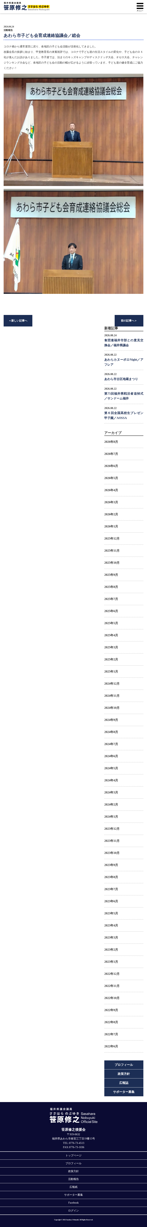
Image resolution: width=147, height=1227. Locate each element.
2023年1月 (111, 961)
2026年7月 (111, 453)
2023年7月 (111, 889)
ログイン (73, 1210)
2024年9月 (111, 719)
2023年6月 (111, 901)
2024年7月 (111, 744)
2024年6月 (111, 756)
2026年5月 (111, 478)
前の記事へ (129, 320)
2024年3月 (111, 792)
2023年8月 (111, 877)
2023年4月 (111, 925)
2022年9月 (111, 1010)
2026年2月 (111, 514)
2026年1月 (111, 526)
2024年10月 (112, 707)
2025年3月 (111, 647)
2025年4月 (111, 635)
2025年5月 (111, 623)
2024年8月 (111, 732)
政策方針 (124, 1073)
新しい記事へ (18, 320)
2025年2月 (111, 659)
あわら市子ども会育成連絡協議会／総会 (42, 35)
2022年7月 (111, 1034)
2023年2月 (111, 949)
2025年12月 (112, 538)
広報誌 (123, 1082)
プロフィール (124, 1064)
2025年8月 (111, 586)
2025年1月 (111, 671)
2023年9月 (111, 865)
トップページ (73, 1155)
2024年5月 (111, 768)
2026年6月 (111, 466)
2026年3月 (111, 502)
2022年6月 (111, 1046)
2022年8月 (111, 1022)
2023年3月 (111, 937)
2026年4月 (111, 490)
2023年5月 (111, 913)
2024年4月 (111, 780)
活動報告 (8, 30)
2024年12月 (112, 683)
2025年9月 (111, 574)
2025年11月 (112, 550)
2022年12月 (112, 973)
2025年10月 (112, 562)
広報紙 (73, 1187)
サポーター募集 (124, 1091)
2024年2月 (111, 804)
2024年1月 (111, 816)
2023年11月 (112, 840)
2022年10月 (112, 998)
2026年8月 (111, 441)
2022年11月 (112, 985)
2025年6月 (111, 611)
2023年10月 (112, 852)
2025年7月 (111, 599)
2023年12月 (112, 828)
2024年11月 (112, 695)
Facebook (73, 1202)
